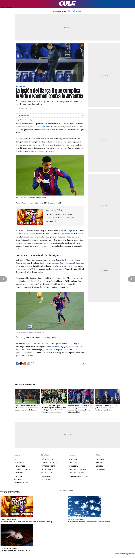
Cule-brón (18, 476)
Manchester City (56, 346)
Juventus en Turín (43, 126)
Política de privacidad (77, 469)
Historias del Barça (21, 483)
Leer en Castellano (6, 7)
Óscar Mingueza (68, 230)
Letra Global (46, 479)
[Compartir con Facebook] (17, 363)
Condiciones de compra (78, 476)
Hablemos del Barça (22, 469)
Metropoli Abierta (48, 466)
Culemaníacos (20, 86)
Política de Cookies (76, 473)
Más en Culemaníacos (25, 384)
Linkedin (99, 466)
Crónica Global (47, 459)
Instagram (100, 469)
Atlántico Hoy (47, 473)
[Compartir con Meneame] (24, 363)
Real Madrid (18, 473)
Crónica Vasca (47, 469)
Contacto (73, 463)
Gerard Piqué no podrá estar (38, 144)
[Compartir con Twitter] (21, 363)
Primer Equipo (19, 463)
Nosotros (73, 459)
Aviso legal (73, 466)
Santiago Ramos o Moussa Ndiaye (66, 262)
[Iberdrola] (77, 11)
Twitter (99, 463)
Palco (16, 459)
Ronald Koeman (24, 115)
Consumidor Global (49, 463)
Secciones (18, 479)
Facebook (100, 459)
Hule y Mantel (46, 476)
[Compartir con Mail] (28, 363)
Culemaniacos (19, 466)
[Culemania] (67, 3)
